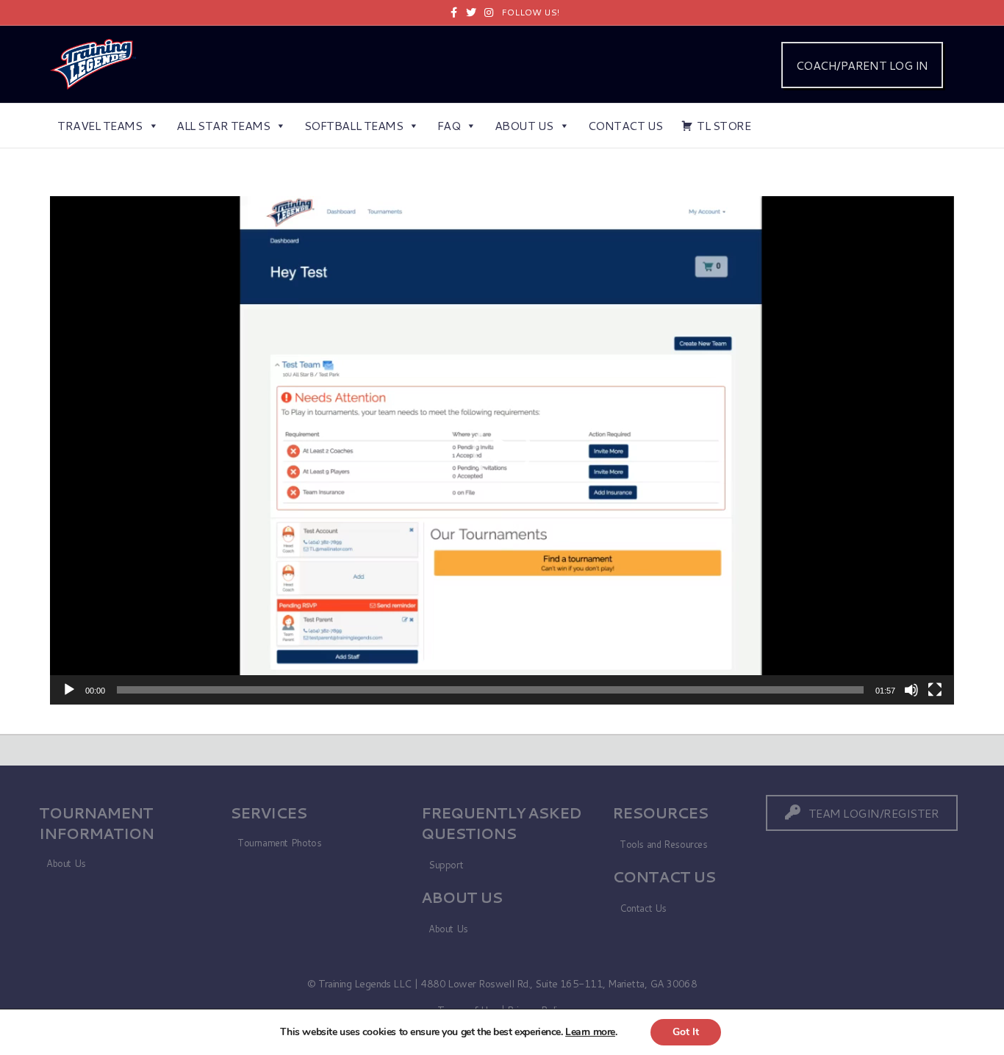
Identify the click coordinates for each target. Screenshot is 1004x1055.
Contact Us (625, 125)
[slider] (490, 690)
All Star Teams (223, 125)
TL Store (723, 125)
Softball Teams (353, 125)
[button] (502, 450)
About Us (524, 125)
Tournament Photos (279, 842)
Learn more (590, 1032)
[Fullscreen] (935, 690)
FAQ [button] (449, 125)
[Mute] (911, 690)
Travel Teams (99, 125)
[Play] (69, 690)
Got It (686, 1032)
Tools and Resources (664, 844)
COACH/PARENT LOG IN (862, 65)
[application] (501, 450)
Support (446, 864)
